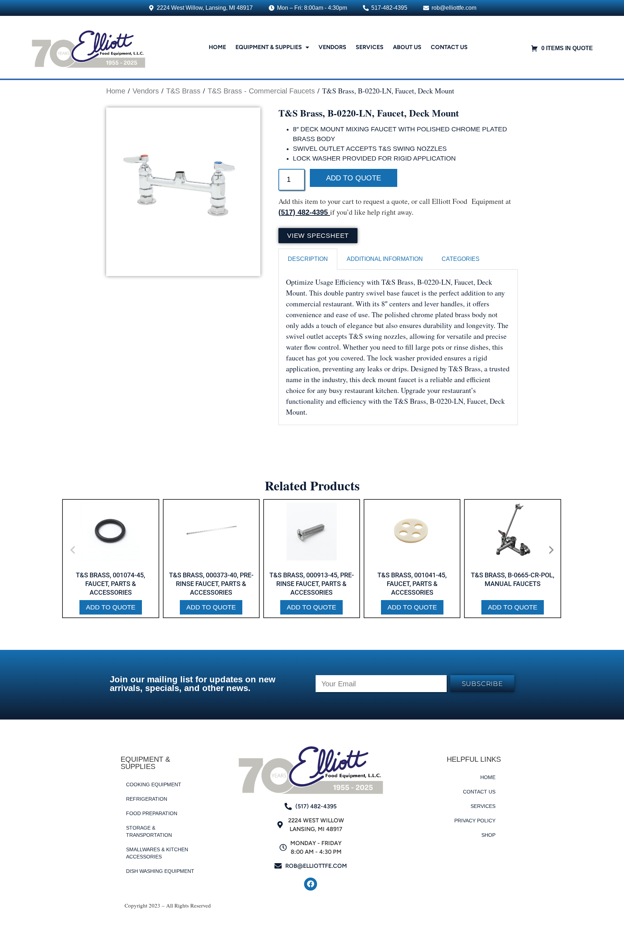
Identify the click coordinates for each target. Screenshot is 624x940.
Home (217, 47)
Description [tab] (308, 259)
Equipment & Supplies (268, 47)
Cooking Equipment (153, 784)
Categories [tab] (461, 259)
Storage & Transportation (149, 831)
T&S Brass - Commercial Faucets (261, 91)
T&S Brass (183, 91)
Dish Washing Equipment (160, 871)
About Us (407, 47)
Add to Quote (353, 178)
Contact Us (449, 47)
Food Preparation (151, 813)
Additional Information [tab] (385, 259)
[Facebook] (310, 884)
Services (370, 47)
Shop (488, 835)
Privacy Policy (474, 820)
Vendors (332, 47)
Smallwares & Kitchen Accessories (157, 853)
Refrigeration (146, 799)
